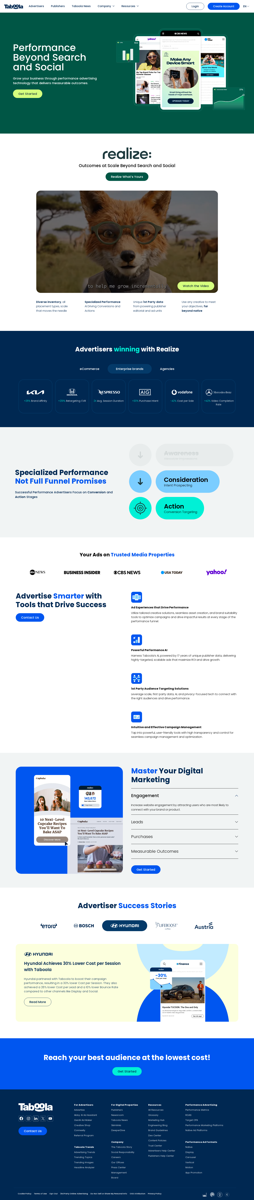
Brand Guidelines (158, 1130)
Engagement (145, 795)
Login (195, 6)
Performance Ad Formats (201, 1142)
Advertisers (36, 6)
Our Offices (117, 1162)
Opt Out (53, 1193)
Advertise (79, 1110)
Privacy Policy (154, 1193)
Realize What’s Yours (127, 177)
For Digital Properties (124, 1105)
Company (104, 6)
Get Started (27, 94)
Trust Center (155, 1145)
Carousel (190, 1157)
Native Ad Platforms (196, 1130)
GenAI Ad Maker (83, 1120)
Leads (137, 822)
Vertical (189, 1162)
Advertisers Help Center (161, 1150)
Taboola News (81, 6)
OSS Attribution (137, 1193)
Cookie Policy (24, 1193)
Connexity (79, 1130)
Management (119, 1172)
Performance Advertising (201, 1105)
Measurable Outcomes (154, 851)
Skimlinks (116, 1125)
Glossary (153, 1115)
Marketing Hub (156, 1120)
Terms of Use (40, 1193)
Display (189, 1152)
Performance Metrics (197, 1110)
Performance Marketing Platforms (204, 1125)
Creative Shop (82, 1125)
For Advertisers (83, 1105)
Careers (116, 1157)
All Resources (155, 1110)
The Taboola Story (121, 1147)
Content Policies (157, 1140)
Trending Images (83, 1162)
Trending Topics (83, 1157)
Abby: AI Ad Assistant (85, 1115)
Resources (128, 6)
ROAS (188, 1115)
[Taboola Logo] (13, 6)
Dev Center (154, 1135)
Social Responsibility (122, 1152)
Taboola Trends (84, 1147)
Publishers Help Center (161, 1155)
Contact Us (30, 617)
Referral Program (84, 1135)
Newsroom (117, 1115)
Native (188, 1147)
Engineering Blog (157, 1125)
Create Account (223, 6)
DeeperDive (118, 1130)
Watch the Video (196, 286)
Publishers (58, 6)
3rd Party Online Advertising (74, 1193)
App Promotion (193, 1172)
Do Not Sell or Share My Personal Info (109, 1193)
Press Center (118, 1167)
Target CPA (191, 1120)
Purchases (142, 836)
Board (114, 1177)
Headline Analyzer (84, 1167)
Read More (37, 1002)
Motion (189, 1167)
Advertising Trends (84, 1152)
